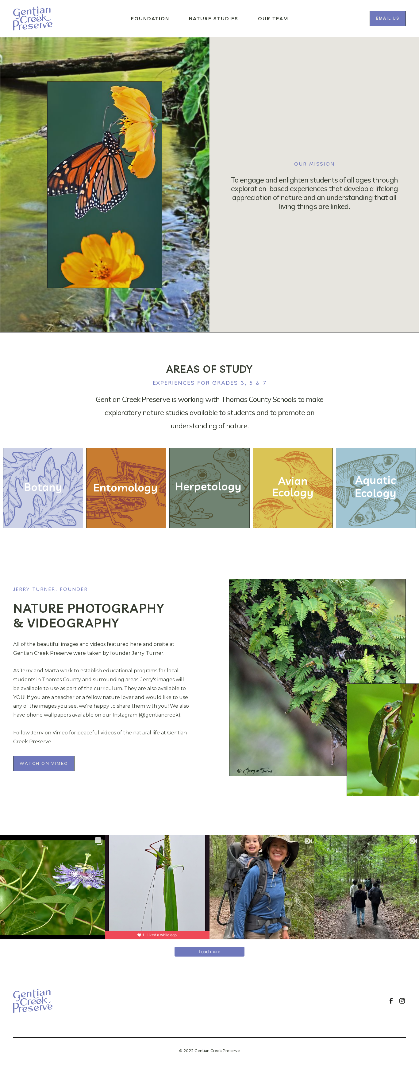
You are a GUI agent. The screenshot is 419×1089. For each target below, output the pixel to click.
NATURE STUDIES (213, 18)
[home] (32, 18)
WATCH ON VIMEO (44, 763)
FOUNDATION (150, 18)
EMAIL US (387, 18)
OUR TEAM (273, 18)
